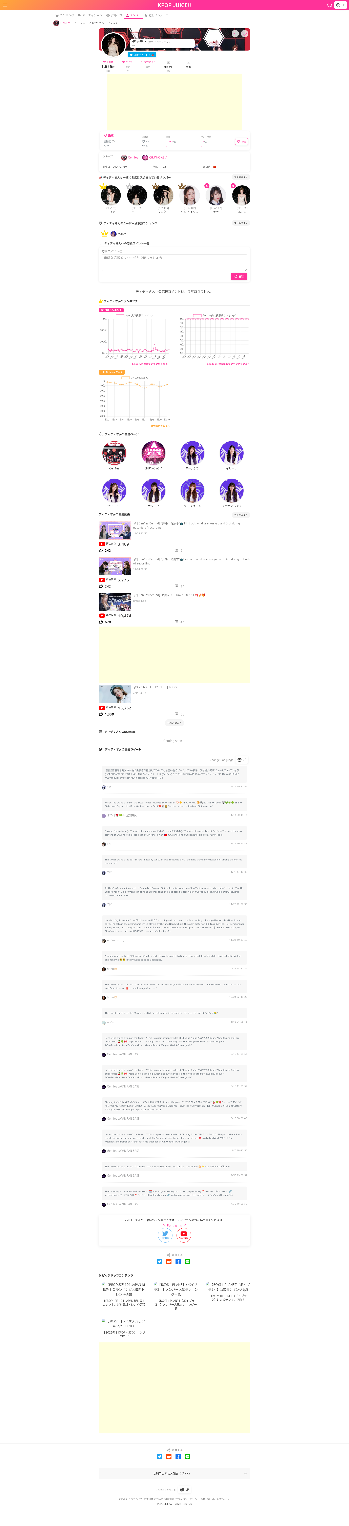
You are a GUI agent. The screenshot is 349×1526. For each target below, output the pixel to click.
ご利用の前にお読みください (171, 1473)
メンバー (135, 15)
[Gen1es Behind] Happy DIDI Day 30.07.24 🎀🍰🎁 (171, 595)
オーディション (92, 15)
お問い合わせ (208, 1499)
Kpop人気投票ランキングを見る (150, 364)
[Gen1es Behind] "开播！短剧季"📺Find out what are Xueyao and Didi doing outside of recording (191, 561)
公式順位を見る (159, 426)
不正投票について (153, 1499)
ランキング (67, 15)
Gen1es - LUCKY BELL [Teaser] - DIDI (162, 687)
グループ (116, 15)
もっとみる (239, 176)
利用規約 (169, 1499)
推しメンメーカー (160, 15)
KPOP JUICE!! (174, 5)
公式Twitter (223, 1499)
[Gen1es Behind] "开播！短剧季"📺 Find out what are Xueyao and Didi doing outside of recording (186, 525)
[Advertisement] (174, 102)
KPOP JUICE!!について (131, 1499)
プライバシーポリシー (187, 1499)
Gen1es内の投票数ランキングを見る (227, 364)
